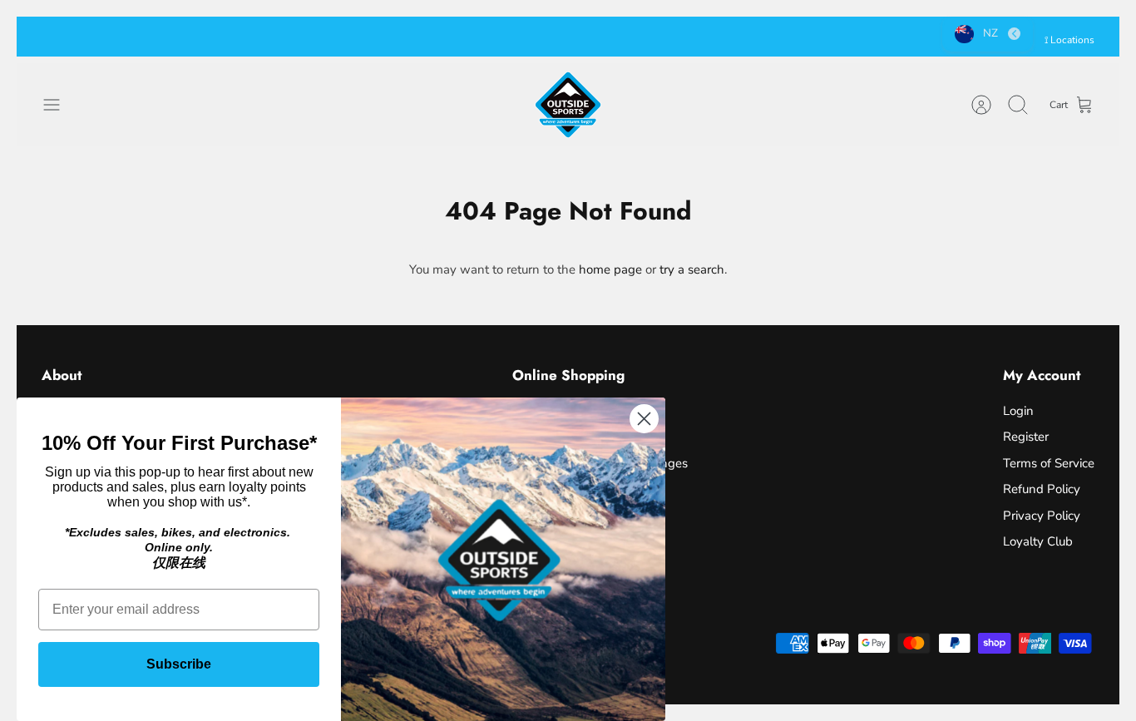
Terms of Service (1048, 463)
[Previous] (321, 36)
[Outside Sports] (568, 105)
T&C (683, 38)
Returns (639, 38)
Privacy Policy (1041, 515)
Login (1018, 410)
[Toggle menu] (60, 105)
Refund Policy (1041, 489)
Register (1026, 436)
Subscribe (178, 664)
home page (610, 269)
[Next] (815, 36)
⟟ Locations (1069, 40)
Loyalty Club (1038, 541)
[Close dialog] (644, 418)
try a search (691, 269)
